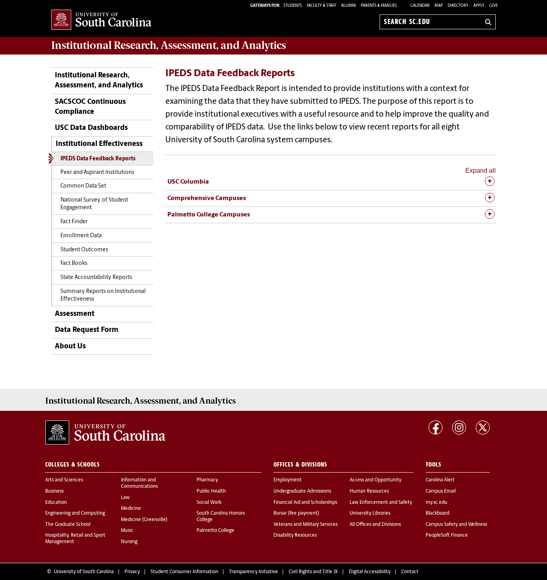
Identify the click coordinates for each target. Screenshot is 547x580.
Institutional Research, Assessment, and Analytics (99, 80)
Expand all (480, 170)
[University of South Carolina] (105, 432)
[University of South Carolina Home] (101, 20)
